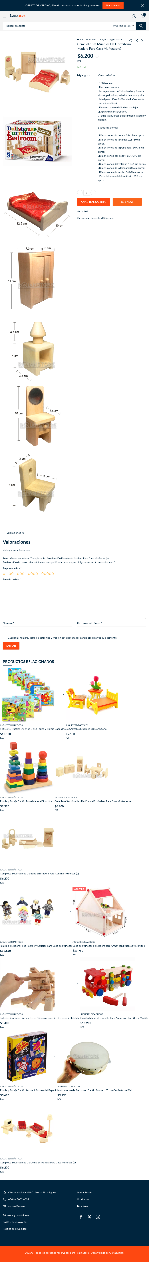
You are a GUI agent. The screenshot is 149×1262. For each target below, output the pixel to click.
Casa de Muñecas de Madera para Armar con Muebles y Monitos (109, 945)
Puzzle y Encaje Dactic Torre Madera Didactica (26, 801)
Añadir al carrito (93, 201)
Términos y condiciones (16, 1215)
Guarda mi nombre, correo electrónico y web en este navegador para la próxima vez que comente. (62, 637)
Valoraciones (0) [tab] (16, 532)
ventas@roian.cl (17, 1206)
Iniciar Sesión (84, 1192)
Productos (91, 39)
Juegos (102, 39)
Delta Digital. (117, 1252)
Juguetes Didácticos (116, 39)
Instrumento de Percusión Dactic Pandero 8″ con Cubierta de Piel (94, 1090)
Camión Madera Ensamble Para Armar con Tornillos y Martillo (114, 1017)
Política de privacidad (15, 1228)
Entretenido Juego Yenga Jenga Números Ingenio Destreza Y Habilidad (40, 1017)
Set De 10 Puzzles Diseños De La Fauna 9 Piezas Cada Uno (33, 728)
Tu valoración (12, 579)
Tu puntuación (12, 568)
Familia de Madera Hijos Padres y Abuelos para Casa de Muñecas (36, 945)
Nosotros (82, 1206)
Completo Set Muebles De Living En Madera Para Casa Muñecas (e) (38, 1162)
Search (141, 26)
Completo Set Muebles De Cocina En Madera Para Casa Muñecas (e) (93, 801)
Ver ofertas (113, 5)
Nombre (8, 622)
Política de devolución (15, 1222)
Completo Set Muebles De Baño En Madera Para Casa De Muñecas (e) (39, 873)
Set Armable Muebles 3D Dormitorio (86, 728)
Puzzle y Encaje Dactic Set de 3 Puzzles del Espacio (28, 1090)
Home (80, 39)
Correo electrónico (89, 622)
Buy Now (127, 201)
